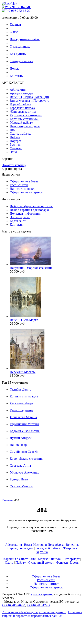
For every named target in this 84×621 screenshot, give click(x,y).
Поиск (14, 68)
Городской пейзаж (22, 108)
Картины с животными (26, 115)
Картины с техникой (24, 119)
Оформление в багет (24, 181)
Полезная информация (25, 213)
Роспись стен (19, 185)
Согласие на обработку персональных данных (34, 612)
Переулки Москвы (22, 372)
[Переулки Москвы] (27, 368)
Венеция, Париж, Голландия (29, 97)
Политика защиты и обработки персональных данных (42, 614)
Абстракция (18, 89)
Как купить (18, 54)
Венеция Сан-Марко (24, 320)
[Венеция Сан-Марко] (25, 316)
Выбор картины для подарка (30, 210)
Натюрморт (71, 559)
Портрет (15, 141)
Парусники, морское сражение (31, 268)
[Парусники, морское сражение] (30, 264)
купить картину (42, 594)
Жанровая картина (23, 111)
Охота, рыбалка (20, 133)
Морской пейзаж (21, 122)
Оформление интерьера (26, 192)
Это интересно (20, 217)
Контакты (16, 75)
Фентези (16, 148)
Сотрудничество (21, 61)
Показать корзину (14, 165)
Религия (15, 144)
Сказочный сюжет (41, 562)
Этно (13, 152)
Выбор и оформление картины (31, 206)
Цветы (74, 562)
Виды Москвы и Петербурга (29, 100)
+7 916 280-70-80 (19, 7)
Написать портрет (22, 188)
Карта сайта (18, 221)
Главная (15, 24)
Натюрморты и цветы (25, 126)
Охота (9, 562)
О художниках (20, 46)
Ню (12, 130)
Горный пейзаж (20, 104)
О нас (14, 32)
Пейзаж (15, 137)
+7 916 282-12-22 (18, 10)
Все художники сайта (25, 39)
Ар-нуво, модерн (21, 93)
